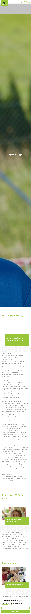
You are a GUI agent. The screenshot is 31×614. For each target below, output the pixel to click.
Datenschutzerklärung (6, 604)
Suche (21, 2)
